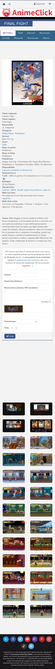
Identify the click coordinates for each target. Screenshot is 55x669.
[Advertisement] (27, 370)
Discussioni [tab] (33, 38)
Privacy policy (39, 665)
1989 (4, 144)
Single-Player (8, 133)
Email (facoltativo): (13, 281)
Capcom (6, 190)
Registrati (40, 4)
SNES (13, 190)
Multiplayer (20, 133)
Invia (11, 336)
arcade (20, 190)
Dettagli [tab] (8, 33)
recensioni (46, 176)
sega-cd (46, 190)
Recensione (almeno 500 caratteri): (21, 288)
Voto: (6, 328)
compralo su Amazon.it (21, 170)
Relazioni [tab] (18, 38)
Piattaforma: (10, 321)
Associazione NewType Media (22, 654)
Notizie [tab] (46, 38)
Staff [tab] (20, 33)
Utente (7, 275)
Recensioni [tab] (44, 33)
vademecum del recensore (28, 260)
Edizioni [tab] (31, 33)
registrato (6, 198)
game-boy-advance (33, 190)
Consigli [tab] (6, 38)
